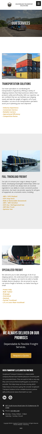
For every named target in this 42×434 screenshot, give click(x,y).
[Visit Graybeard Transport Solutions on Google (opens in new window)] (10, 397)
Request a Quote (21, 355)
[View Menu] (38, 3)
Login (21, 428)
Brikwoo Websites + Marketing (21, 424)
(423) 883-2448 (14, 411)
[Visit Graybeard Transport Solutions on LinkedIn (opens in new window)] (4, 397)
